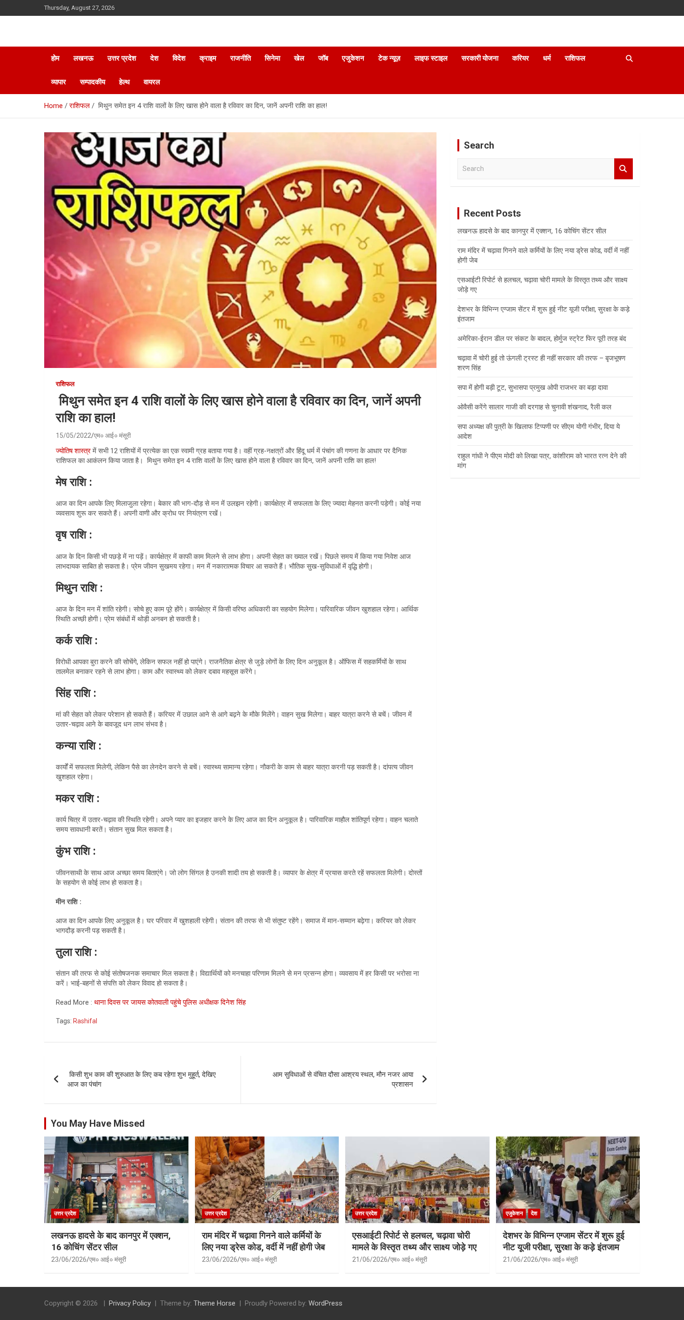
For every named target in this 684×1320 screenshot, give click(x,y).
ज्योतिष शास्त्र (73, 451)
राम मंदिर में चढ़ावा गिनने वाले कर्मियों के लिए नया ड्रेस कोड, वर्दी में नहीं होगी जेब (263, 1241)
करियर (520, 58)
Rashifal (85, 1021)
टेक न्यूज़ (389, 58)
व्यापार (58, 82)
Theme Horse (214, 1303)
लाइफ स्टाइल (431, 58)
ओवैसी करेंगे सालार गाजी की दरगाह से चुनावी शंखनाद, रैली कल (534, 407)
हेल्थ (124, 82)
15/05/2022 (73, 435)
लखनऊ (84, 58)
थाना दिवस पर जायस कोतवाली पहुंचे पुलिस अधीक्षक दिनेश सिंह (170, 1002)
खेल (299, 58)
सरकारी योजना (480, 58)
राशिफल (575, 58)
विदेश (179, 58)
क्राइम (208, 58)
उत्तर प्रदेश (121, 58)
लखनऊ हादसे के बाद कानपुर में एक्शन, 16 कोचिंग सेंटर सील (531, 231)
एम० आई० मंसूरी (112, 435)
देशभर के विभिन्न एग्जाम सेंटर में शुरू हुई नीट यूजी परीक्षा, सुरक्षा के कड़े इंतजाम (563, 1241)
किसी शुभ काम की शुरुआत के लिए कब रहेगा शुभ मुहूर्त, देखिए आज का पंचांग (141, 1079)
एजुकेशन (353, 58)
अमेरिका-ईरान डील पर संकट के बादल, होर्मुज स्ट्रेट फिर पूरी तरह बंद (541, 338)
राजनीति (240, 58)
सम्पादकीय (92, 82)
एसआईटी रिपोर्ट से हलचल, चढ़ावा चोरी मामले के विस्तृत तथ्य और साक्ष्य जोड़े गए (414, 1241)
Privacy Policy (130, 1303)
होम (55, 58)
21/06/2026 (370, 1259)
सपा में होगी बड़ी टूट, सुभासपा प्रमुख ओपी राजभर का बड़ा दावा (532, 387)
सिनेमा (272, 58)
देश (154, 58)
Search (623, 168)
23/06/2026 (69, 1259)
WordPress (325, 1303)
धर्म (547, 58)
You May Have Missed (98, 1123)
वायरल (152, 82)
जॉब (323, 58)
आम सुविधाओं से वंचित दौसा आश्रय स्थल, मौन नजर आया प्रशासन (343, 1079)
